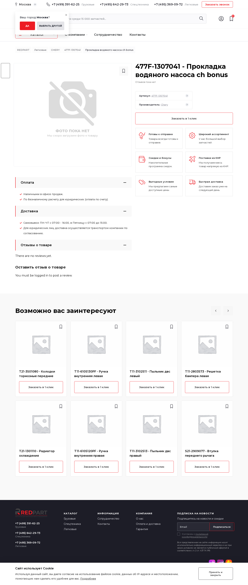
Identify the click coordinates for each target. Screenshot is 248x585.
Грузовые (70, 518)
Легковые (40, 49)
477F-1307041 (72, 49)
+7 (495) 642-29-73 (114, 4)
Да (27, 25)
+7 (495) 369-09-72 (168, 4)
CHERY (55, 49)
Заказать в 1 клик (184, 118)
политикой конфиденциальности (195, 535)
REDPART (23, 49)
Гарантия (142, 529)
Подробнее (88, 578)
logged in (41, 275)
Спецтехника (72, 524)
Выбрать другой (50, 25)
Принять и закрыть (215, 573)
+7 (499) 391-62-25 (66, 4)
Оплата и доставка (148, 524)
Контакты (137, 34)
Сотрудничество (108, 34)
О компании (75, 34)
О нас (139, 518)
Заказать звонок (217, 4)
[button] (216, 310)
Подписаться (222, 526)
